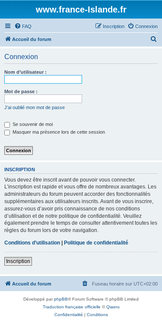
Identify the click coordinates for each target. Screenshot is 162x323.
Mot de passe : (21, 91)
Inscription (18, 261)
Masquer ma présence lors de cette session (58, 132)
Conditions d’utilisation (32, 243)
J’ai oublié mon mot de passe (34, 107)
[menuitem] (23, 26)
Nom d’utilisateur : (25, 72)
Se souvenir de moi (32, 124)
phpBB (61, 299)
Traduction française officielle (72, 306)
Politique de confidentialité (96, 243)
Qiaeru (113, 306)
